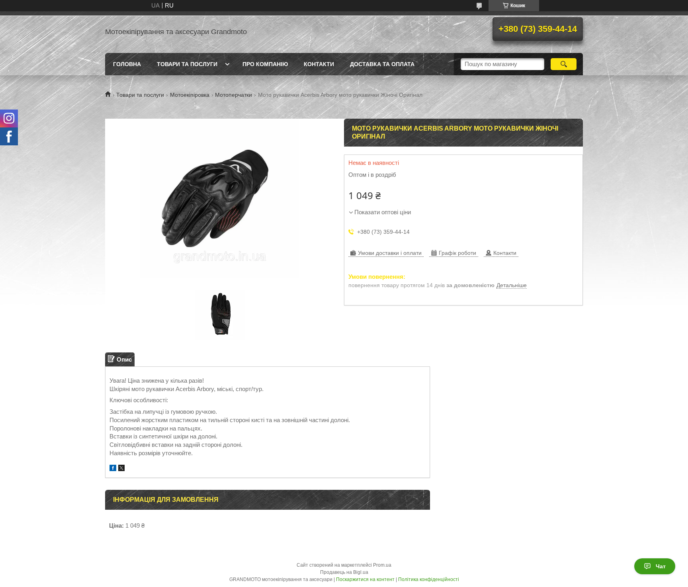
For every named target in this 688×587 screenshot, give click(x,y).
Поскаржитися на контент (365, 579)
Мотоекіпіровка (189, 95)
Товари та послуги (187, 64)
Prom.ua (382, 565)
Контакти (319, 64)
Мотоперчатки (233, 95)
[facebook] (112, 469)
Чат (661, 566)
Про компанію (265, 64)
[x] (121, 469)
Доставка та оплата (382, 64)
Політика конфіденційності (428, 579)
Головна (127, 64)
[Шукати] (564, 64)
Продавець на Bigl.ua (344, 572)
